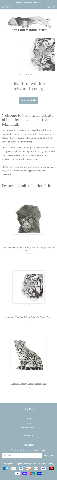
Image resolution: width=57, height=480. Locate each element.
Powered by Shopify (46, 464)
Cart (53, 7)
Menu (7, 7)
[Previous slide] (19, 74)
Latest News (28, 409)
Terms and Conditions (28, 427)
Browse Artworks (28, 100)
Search (28, 424)
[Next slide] (37, 74)
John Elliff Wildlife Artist (27, 464)
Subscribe (48, 455)
